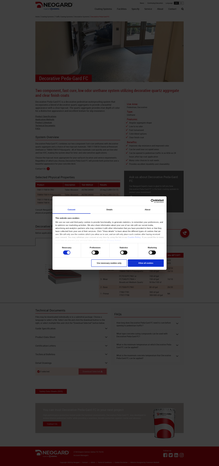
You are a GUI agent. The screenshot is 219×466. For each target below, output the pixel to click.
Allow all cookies (145, 263)
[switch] (95, 253)
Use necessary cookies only (109, 263)
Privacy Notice (114, 240)
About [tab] (147, 209)
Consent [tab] (71, 209)
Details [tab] (109, 209)
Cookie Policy (134, 237)
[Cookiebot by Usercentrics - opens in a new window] (153, 201)
